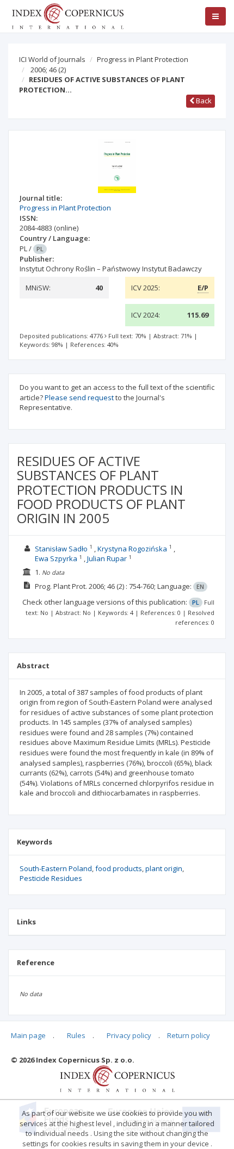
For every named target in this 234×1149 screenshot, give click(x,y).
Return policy (188, 1035)
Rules (76, 1035)
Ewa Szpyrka (56, 558)
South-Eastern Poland (56, 868)
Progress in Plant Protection (142, 59)
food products (118, 868)
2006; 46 (48, 69)
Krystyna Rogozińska (132, 549)
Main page (28, 1035)
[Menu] (215, 16)
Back (203, 100)
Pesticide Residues (51, 878)
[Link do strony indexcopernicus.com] (117, 1078)
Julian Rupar (107, 558)
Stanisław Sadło (61, 549)
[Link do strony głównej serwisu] (67, 15)
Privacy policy (129, 1035)
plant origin (163, 868)
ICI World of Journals (52, 59)
